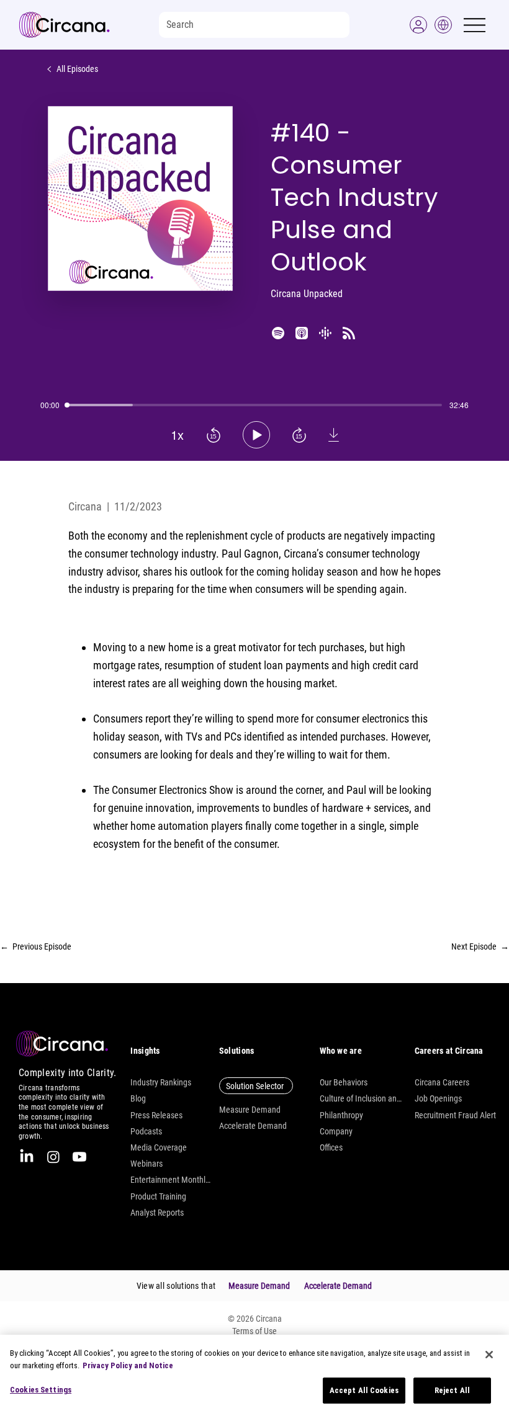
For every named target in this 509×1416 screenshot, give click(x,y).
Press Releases (156, 1115)
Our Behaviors (343, 1082)
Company (336, 1131)
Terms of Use (254, 1331)
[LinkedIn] (27, 1157)
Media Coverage (158, 1147)
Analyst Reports (157, 1213)
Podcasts (146, 1131)
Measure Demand (250, 1110)
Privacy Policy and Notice (128, 1365)
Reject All (452, 1390)
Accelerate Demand (253, 1126)
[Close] (489, 1354)
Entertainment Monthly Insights (171, 1180)
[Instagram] (53, 1157)
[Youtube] (79, 1157)
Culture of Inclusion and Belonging (361, 1098)
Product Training (158, 1196)
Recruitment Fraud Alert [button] (455, 1115)
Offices (331, 1147)
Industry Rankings (160, 1082)
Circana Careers (442, 1082)
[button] (418, 24)
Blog (138, 1098)
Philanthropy (341, 1115)
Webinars (146, 1164)
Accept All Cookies (364, 1390)
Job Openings (438, 1098)
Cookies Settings (40, 1389)
